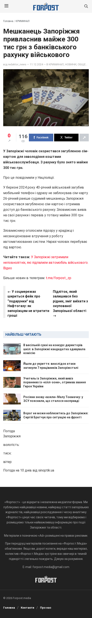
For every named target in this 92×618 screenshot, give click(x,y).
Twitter (68, 137)
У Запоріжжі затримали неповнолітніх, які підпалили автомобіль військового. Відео (45, 262)
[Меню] (6, 6)
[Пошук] (86, 6)
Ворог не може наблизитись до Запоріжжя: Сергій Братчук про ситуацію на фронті (55, 415)
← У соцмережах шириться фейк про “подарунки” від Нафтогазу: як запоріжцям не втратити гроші (28, 304)
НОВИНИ (70, 64)
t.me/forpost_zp (58, 278)
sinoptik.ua (46, 470)
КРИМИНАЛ (23, 21)
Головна (8, 21)
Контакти (27, 607)
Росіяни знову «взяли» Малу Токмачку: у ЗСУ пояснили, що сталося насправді (53, 399)
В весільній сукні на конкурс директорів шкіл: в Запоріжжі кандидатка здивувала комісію (54, 348)
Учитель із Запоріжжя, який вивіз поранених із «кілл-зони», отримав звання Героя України (54, 382)
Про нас (45, 607)
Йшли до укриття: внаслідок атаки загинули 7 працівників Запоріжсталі (50, 365)
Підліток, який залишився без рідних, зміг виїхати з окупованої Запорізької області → (70, 304)
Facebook (43, 137)
